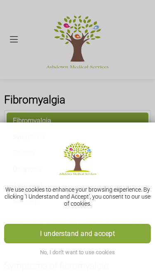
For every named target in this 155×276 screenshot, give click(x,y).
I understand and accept (77, 234)
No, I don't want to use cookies (77, 252)
